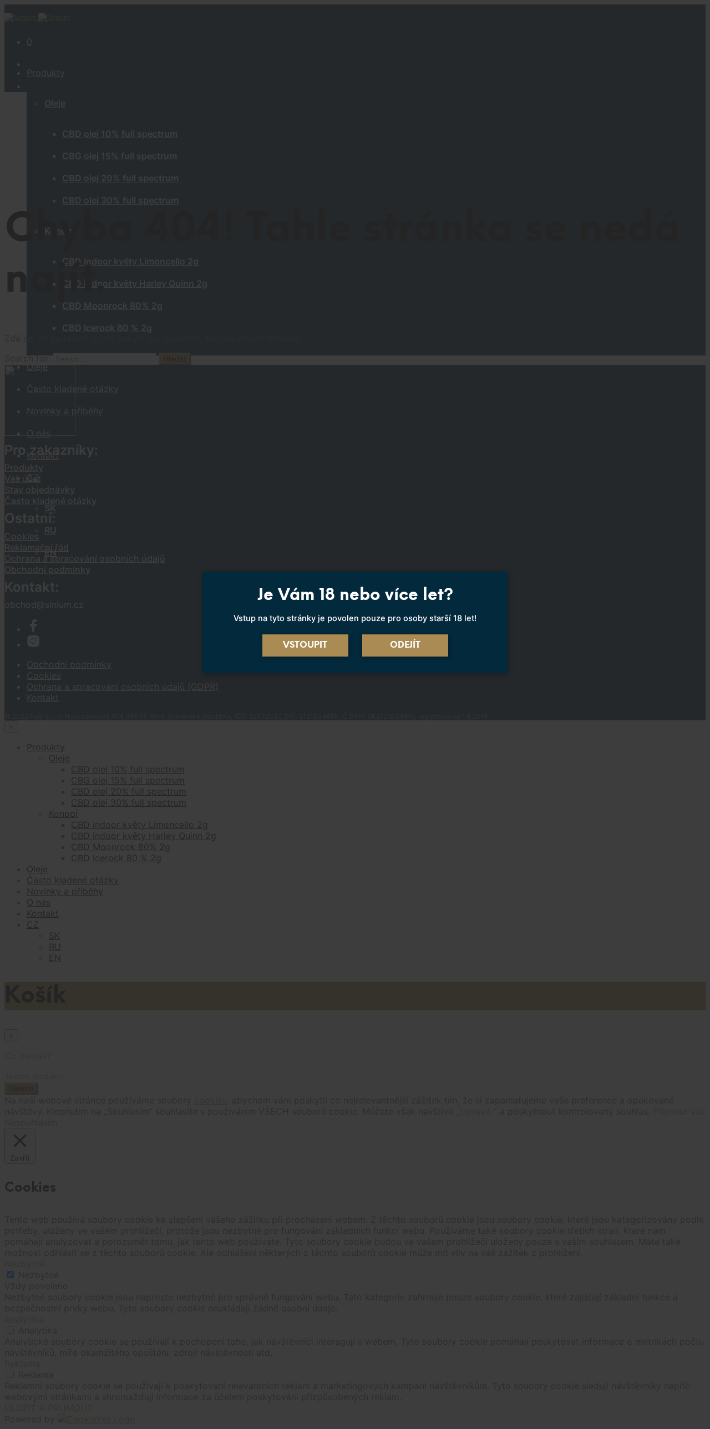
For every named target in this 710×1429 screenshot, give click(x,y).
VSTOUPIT (305, 645)
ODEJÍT (405, 645)
